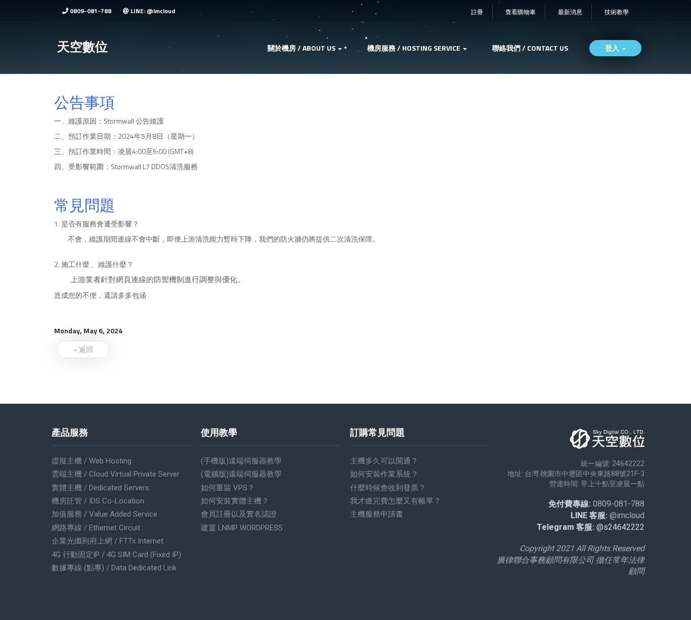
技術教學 (616, 12)
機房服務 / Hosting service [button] (414, 48)
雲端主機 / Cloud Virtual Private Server (116, 474)
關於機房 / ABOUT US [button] (302, 48)
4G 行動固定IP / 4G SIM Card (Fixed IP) (116, 554)
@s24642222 (620, 527)
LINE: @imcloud (152, 11)
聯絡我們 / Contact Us (530, 48)
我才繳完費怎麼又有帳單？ (395, 501)
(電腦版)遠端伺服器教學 (241, 474)
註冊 (477, 12)
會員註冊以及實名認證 (239, 514)
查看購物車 (520, 12)
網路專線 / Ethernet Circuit (96, 527)
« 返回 (83, 349)
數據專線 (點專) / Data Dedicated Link (114, 567)
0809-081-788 (89, 11)
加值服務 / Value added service (104, 514)
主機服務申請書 (376, 514)
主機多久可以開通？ (384, 461)
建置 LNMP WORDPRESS (242, 527)
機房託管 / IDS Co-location (98, 501)
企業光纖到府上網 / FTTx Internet (107, 541)
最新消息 (570, 12)
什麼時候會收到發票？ (388, 487)
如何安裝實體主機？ (235, 501)
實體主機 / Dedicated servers (100, 487)
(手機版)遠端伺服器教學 (241, 461)
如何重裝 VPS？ (228, 487)
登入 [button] (613, 48)
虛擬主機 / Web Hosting (92, 461)
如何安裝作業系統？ (384, 474)
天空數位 (82, 46)
